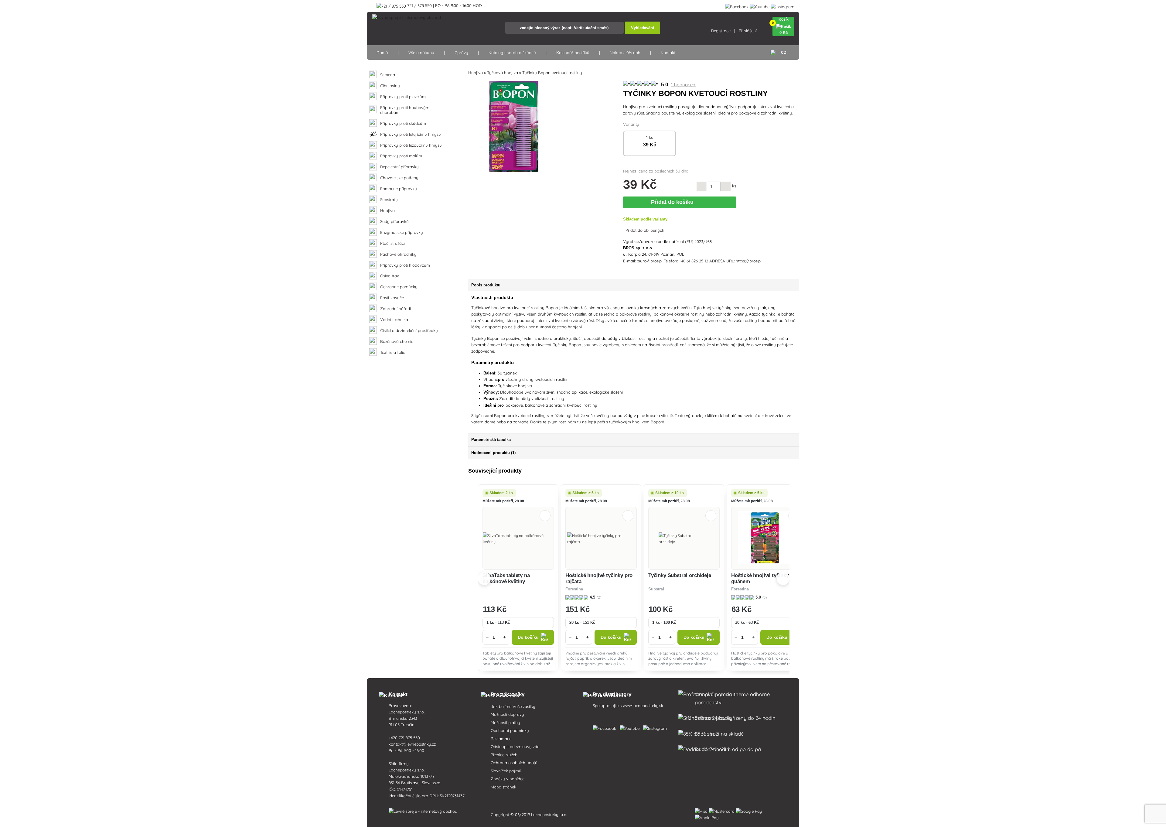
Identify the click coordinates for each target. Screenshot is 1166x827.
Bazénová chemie (396, 341)
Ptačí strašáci (392, 243)
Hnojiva (387, 210)
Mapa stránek (503, 786)
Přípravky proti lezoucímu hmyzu (411, 145)
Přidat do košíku (674, 202)
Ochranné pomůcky (399, 287)
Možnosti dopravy (507, 714)
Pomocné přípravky (398, 188)
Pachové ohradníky (398, 254)
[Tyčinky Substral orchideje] (684, 538)
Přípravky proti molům (401, 156)
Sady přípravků (394, 221)
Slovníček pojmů (506, 770)
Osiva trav (389, 276)
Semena (387, 75)
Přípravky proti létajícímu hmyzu (410, 134)
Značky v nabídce (507, 778)
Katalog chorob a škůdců (512, 52)
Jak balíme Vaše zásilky (513, 706)
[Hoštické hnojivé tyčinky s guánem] (767, 538)
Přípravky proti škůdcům (403, 123)
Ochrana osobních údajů (514, 762)
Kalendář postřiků (572, 52)
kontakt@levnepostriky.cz (412, 744)
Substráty (389, 199)
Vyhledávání (642, 28)
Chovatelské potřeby (399, 178)
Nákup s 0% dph (625, 52)
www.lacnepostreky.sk (643, 705)
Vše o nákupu (421, 52)
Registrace (721, 30)
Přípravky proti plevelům (403, 96)
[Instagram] (782, 5)
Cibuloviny (390, 86)
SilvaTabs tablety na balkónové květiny (506, 578)
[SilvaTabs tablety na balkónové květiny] (518, 538)
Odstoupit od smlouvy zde (515, 746)
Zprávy (461, 52)
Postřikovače (392, 298)
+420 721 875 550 (404, 737)
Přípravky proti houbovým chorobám (404, 110)
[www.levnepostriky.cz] (606, 727)
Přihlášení (748, 30)
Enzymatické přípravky (401, 232)
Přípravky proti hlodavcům (405, 265)
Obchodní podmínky (510, 730)
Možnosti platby (505, 722)
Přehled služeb (504, 754)
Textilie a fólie (392, 352)
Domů (382, 52)
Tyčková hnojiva (502, 72)
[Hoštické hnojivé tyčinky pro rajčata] (601, 538)
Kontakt (668, 52)
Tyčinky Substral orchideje (679, 575)
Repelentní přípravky (399, 167)
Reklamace (501, 738)
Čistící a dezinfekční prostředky (409, 330)
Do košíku (528, 637)
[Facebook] (736, 5)
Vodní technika (394, 319)
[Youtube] (759, 5)
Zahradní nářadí (395, 308)
